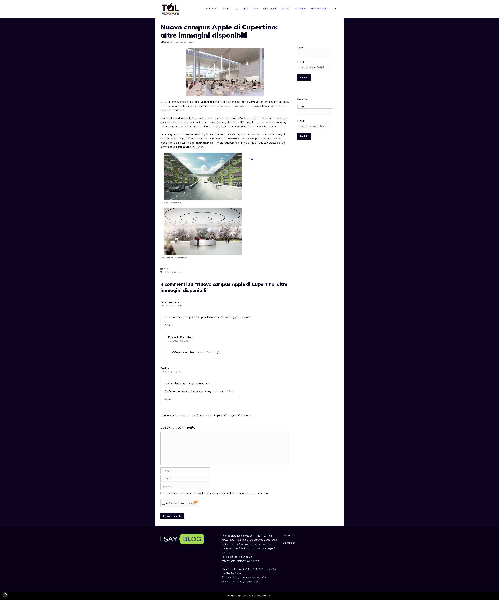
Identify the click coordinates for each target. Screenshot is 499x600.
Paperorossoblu (170, 302)
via (251, 158)
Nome (300, 47)
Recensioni (300, 9)
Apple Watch (269, 9)
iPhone (226, 9)
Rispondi (168, 325)
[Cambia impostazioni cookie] (5, 594)
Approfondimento (320, 9)
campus (167, 272)
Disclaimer (289, 542)
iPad (246, 9)
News (166, 268)
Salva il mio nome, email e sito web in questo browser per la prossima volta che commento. (215, 493)
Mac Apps (285, 9)
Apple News (212, 9)
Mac (237, 9)
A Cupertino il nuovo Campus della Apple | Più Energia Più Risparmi (212, 415)
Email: (300, 62)
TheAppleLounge (231, 535)
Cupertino (176, 272)
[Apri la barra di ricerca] (335, 9)
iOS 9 (255, 9)
